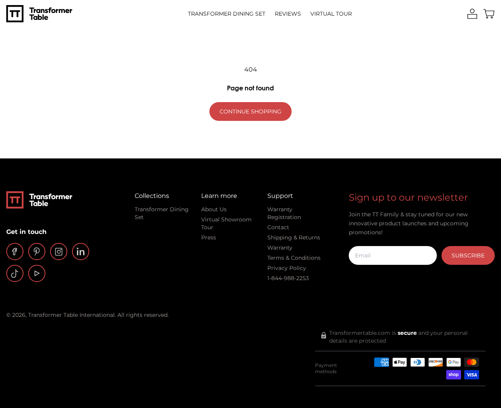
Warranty (279, 247)
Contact (278, 227)
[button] (489, 14)
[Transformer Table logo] (39, 13)
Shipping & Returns (293, 237)
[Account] (472, 14)
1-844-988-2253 (288, 278)
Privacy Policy (286, 267)
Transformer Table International (71, 314)
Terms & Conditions (294, 257)
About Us (214, 209)
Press (208, 237)
